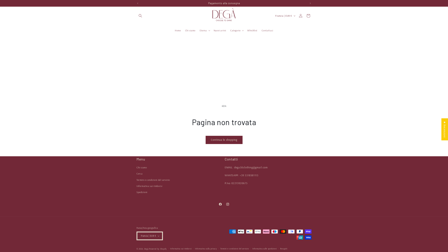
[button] (140, 16)
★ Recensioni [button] (444, 129)
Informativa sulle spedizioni (264, 248)
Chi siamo (141, 167)
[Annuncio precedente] (138, 3)
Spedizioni (141, 192)
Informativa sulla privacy (206, 248)
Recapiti (283, 248)
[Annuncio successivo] (310, 3)
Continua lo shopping (224, 139)
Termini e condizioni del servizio (153, 179)
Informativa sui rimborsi (149, 186)
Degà (146, 249)
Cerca (139, 173)
